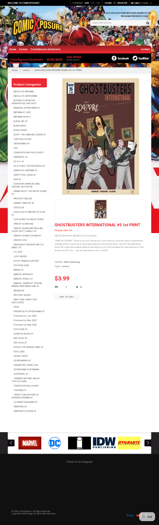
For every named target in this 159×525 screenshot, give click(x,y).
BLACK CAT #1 (21, 121)
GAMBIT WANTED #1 (24, 203)
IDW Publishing (72, 262)
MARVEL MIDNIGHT (23, 274)
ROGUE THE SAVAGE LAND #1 (28, 347)
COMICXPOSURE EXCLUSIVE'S (29, 152)
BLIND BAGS (20, 126)
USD (87, 3)
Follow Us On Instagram (80, 461)
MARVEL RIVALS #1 (23, 279)
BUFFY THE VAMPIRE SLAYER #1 (30, 134)
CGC (16, 148)
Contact (145, 49)
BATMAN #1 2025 (22, 112)
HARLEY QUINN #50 (23, 224)
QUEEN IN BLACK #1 (24, 334)
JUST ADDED (20, 256)
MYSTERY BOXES (22, 295)
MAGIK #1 (18, 270)
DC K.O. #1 (19, 161)
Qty (56, 287)
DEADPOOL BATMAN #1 (25, 170)
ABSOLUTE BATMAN (24, 91)
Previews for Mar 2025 (25, 320)
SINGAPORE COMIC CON (26, 365)
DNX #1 (17, 179)
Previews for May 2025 (25, 325)
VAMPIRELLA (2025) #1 (25, 411)
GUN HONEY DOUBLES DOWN (28, 219)
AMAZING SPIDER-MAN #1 (27, 108)
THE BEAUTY (20, 390)
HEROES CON (20, 240)
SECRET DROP (21, 356)
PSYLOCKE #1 (21, 329)
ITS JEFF (18, 252)
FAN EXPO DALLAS (23, 198)
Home (12, 49)
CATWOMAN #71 (22, 143)
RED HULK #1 (20, 342)
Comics (23, 49)
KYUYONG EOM (21, 265)
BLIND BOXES (20, 130)
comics (26, 70)
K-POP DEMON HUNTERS (26, 261)
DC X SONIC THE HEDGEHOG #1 (29, 166)
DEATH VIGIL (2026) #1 (25, 175)
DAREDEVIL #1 (21, 157)
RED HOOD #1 (21, 338)
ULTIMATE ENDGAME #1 (26, 402)
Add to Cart (67, 296)
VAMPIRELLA (20, 406)
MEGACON (19, 290)
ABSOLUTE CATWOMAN (25, 96)
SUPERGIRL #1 (21, 374)
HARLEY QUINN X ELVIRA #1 (27, 235)
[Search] (148, 23)
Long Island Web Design (22, 513)
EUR (93, 3)
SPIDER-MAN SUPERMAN (26, 369)
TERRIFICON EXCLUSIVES (26, 386)
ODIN (16, 307)
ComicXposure (25, 511)
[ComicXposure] (37, 26)
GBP (98, 3)
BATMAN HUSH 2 (22, 117)
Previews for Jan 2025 (25, 316)
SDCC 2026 (19, 351)
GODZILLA (19, 207)
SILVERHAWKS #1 (22, 360)
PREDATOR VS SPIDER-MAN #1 (29, 311)
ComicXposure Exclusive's (45, 49)
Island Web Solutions (45, 513)
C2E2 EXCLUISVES (22, 139)
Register (122, 3)
